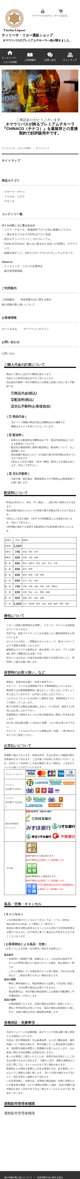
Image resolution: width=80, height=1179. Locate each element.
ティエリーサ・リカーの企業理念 (23, 266)
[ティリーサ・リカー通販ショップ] (14, 31)
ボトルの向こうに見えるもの (18, 225)
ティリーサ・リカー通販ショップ (27, 35)
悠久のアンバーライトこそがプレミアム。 (28, 239)
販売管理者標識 (13, 270)
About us (7, 261)
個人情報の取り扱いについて (18, 304)
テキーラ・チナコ (14, 191)
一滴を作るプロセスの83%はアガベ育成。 (28, 234)
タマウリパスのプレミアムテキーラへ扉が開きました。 (37, 40)
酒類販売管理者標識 (19, 1113)
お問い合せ (50, 60)
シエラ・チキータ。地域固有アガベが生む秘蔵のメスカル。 (38, 229)
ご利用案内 (30, 60)
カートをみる (60, 15)
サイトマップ (70, 60)
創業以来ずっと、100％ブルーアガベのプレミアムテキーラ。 (39, 252)
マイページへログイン (42, 15)
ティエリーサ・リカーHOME (10, 59)
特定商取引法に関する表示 (36, 299)
